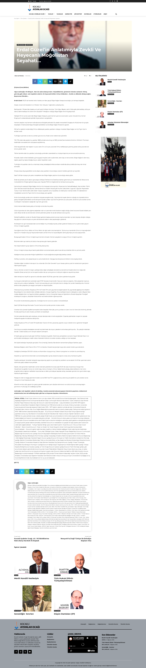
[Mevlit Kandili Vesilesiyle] (32, 563)
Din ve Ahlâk (57, 610)
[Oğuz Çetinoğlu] (21, 505)
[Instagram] (112, 1)
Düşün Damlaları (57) (64, 614)
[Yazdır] (60, 81)
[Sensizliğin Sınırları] (32, 598)
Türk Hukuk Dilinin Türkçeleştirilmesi (63, 579)
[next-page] (99, 132)
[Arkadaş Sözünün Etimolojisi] (100, 125)
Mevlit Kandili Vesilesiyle (26, 578)
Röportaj (29, 44)
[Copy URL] (70, 81)
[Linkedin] (50, 81)
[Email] (55, 81)
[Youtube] (117, 1)
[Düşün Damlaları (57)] (72, 598)
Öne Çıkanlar (24, 18)
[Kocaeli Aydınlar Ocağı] (41, 8)
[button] (116, 14)
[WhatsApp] (45, 81)
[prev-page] (96, 132)
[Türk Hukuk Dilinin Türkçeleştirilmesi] (72, 563)
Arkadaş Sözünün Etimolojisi (118, 122)
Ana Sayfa (16, 18)
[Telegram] (65, 81)
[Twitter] (115, 1)
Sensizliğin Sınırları (24, 614)
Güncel (16, 575)
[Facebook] (110, 1)
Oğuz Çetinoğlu (19, 75)
